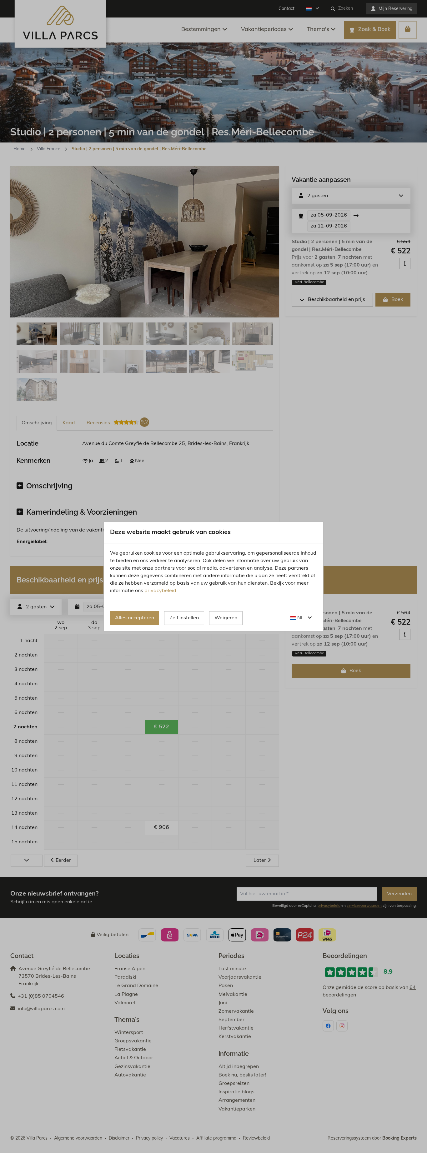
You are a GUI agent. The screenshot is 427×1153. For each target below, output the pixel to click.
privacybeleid (160, 590)
